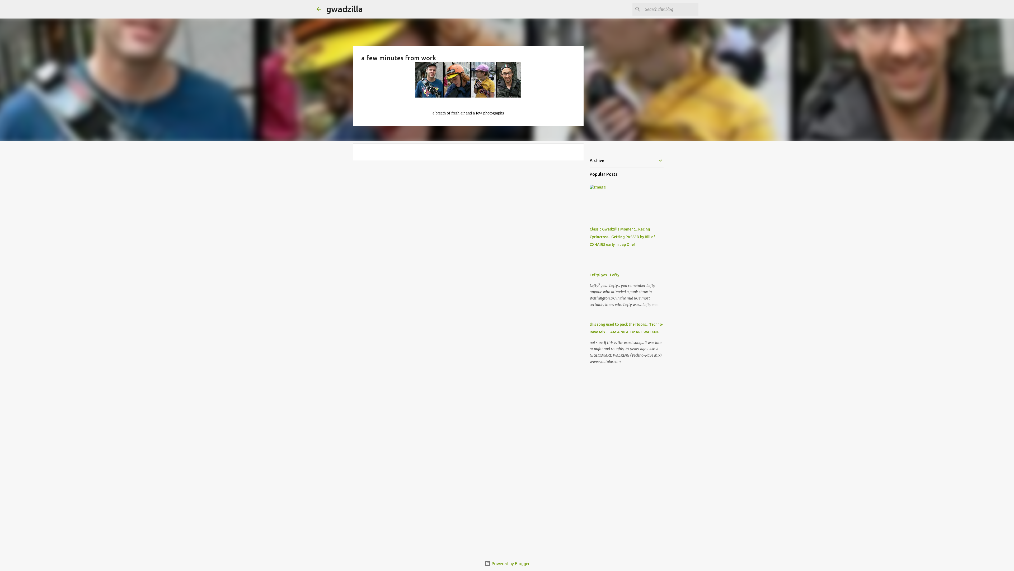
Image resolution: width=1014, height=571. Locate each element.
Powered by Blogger (510, 563)
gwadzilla (344, 9)
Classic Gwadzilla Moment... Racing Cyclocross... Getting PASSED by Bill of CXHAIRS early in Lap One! (622, 237)
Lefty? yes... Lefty (604, 275)
